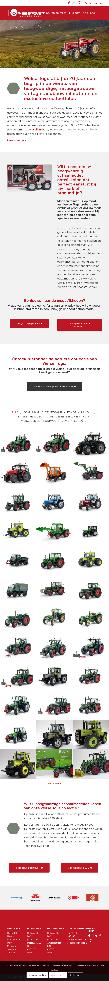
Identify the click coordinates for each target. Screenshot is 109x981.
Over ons (11, 949)
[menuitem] (69, 3)
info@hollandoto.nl (76, 939)
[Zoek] (22, 27)
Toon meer (54, 783)
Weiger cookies (58, 975)
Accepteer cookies (37, 975)
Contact (11, 952)
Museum (11, 946)
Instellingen (75, 975)
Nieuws (10, 936)
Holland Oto (13, 933)
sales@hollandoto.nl (77, 943)
